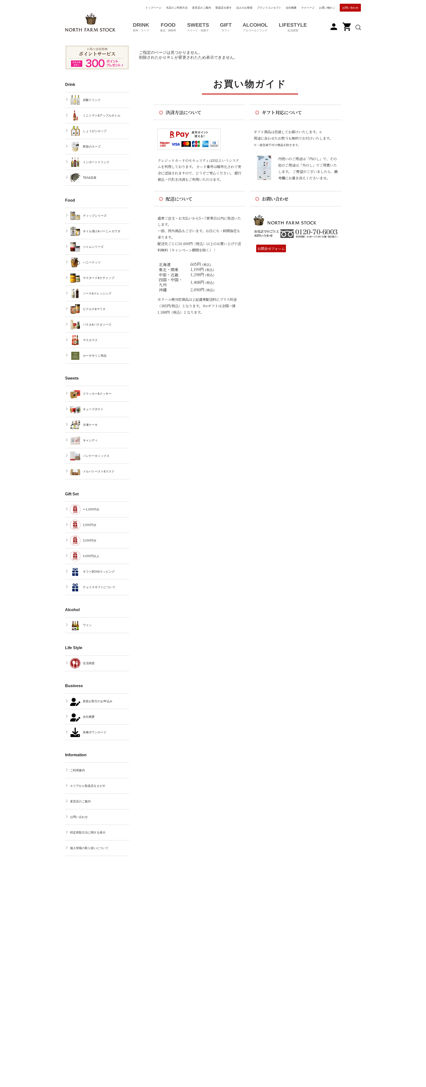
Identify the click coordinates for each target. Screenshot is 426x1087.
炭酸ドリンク (92, 99)
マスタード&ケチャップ (98, 277)
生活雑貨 (89, 663)
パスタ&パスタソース (97, 324)
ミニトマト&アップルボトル (101, 115)
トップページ (153, 7)
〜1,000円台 (91, 509)
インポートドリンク (96, 162)
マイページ (308, 7)
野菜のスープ (92, 146)
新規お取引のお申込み (97, 701)
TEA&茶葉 (89, 177)
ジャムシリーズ (93, 246)
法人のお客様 (244, 7)
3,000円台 (89, 540)
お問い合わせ (350, 7)
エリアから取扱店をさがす (88, 785)
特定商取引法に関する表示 (88, 832)
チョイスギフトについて (99, 587)
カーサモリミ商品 (94, 355)
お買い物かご (327, 7)
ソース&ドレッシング (97, 293)
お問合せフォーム (271, 248)
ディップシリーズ (94, 215)
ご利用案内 (77, 770)
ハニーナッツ (92, 262)
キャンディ (90, 440)
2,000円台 (89, 525)
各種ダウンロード (94, 732)
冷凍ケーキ (90, 424)
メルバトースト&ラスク (98, 471)
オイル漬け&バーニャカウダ (101, 231)
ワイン (87, 625)
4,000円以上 (91, 556)
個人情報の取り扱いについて (89, 848)
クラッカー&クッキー (97, 393)
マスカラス (90, 340)
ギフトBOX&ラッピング (99, 571)
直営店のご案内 (201, 7)
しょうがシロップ (94, 131)
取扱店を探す (223, 7)
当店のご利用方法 (177, 7)
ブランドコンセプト (269, 7)
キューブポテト (93, 409)
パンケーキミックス (96, 455)
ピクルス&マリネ (94, 309)
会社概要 (291, 7)
